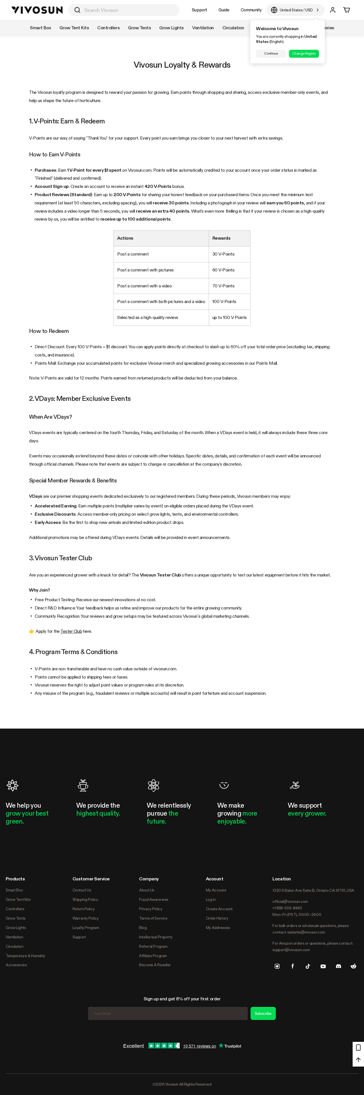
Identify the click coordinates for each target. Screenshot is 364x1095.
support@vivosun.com (291, 949)
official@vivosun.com (290, 901)
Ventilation (14, 937)
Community (251, 9)
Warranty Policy (86, 918)
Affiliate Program (153, 955)
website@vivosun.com (306, 932)
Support (199, 9)
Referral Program (153, 946)
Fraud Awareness (153, 899)
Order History (217, 918)
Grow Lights (16, 927)
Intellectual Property (155, 937)
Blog (142, 927)
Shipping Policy (85, 899)
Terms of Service (153, 918)
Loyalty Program (86, 927)
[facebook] (292, 966)
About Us (146, 890)
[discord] (338, 966)
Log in (211, 899)
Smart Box (14, 890)
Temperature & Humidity (25, 955)
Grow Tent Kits (18, 899)
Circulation (14, 946)
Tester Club (71, 631)
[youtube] (323, 966)
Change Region (303, 53)
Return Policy (84, 909)
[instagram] (277, 966)
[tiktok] (308, 966)
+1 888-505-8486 (287, 908)
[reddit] (353, 966)
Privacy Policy (150, 909)
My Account (216, 890)
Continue (271, 53)
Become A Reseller (155, 965)
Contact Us (82, 890)
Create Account (219, 909)
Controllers (15, 909)
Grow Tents (16, 918)
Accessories (16, 965)
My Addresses (218, 927)
